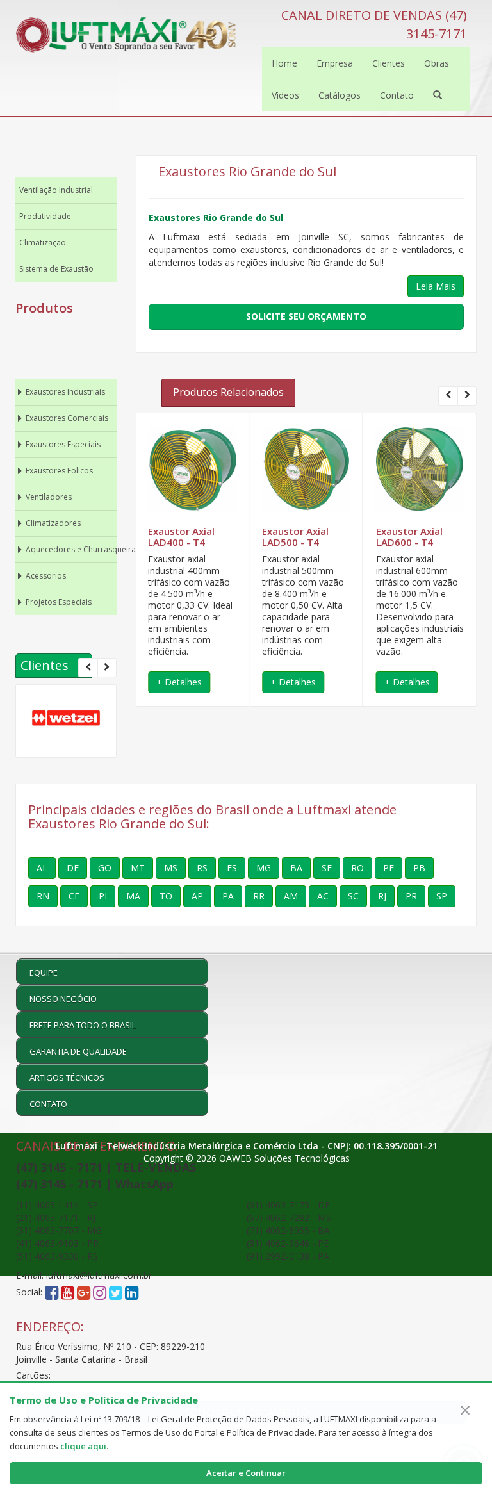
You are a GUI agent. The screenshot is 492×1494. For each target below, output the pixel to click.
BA (296, 868)
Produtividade (45, 216)
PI (103, 896)
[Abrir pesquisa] (437, 95)
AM (291, 896)
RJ (382, 896)
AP (197, 896)
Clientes (388, 63)
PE (388, 868)
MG (263, 868)
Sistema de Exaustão (56, 268)
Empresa (334, 63)
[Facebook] (51, 1292)
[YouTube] (67, 1292)
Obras (436, 63)
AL (42, 868)
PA (228, 896)
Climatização (42, 242)
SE (327, 868)
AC (323, 896)
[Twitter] (115, 1292)
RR (259, 896)
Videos (285, 95)
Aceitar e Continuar (246, 1473)
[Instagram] (101, 1292)
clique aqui (83, 1446)
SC (353, 896)
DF (73, 868)
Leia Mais (435, 286)
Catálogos (339, 95)
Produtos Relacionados (228, 392)
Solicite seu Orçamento (306, 316)
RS (202, 868)
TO (166, 896)
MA (133, 896)
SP (441, 896)
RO (357, 868)
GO (104, 868)
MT (138, 868)
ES (232, 868)
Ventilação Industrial (56, 190)
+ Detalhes (179, 682)
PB (419, 868)
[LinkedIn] (131, 1292)
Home (284, 63)
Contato (397, 95)
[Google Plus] (83, 1292)
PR (411, 896)
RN (43, 896)
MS (170, 868)
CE (74, 896)
